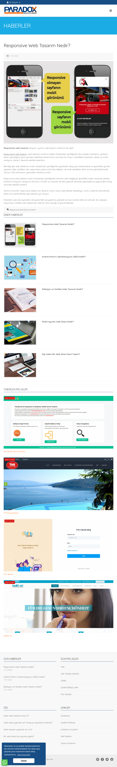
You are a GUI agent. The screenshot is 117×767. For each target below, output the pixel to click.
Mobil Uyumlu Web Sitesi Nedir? (58, 321)
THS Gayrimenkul (11, 513)
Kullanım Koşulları (69, 729)
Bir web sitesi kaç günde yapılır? (19, 736)
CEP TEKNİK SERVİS (70, 674)
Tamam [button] (24, 761)
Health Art (8, 636)
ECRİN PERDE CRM (69, 687)
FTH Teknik (8, 574)
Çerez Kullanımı (68, 743)
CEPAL (63, 680)
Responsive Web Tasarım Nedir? (58, 224)
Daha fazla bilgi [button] (23, 755)
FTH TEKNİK (66, 694)
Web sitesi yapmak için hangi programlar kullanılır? (28, 722)
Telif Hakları (66, 736)
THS (62, 667)
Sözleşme (65, 716)
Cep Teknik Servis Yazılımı (14, 451)
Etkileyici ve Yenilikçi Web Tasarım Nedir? (62, 289)
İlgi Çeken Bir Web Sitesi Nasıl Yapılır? (61, 354)
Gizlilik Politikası (68, 722)
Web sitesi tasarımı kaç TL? (16, 716)
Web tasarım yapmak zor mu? (18, 729)
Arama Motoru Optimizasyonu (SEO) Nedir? (64, 256)
